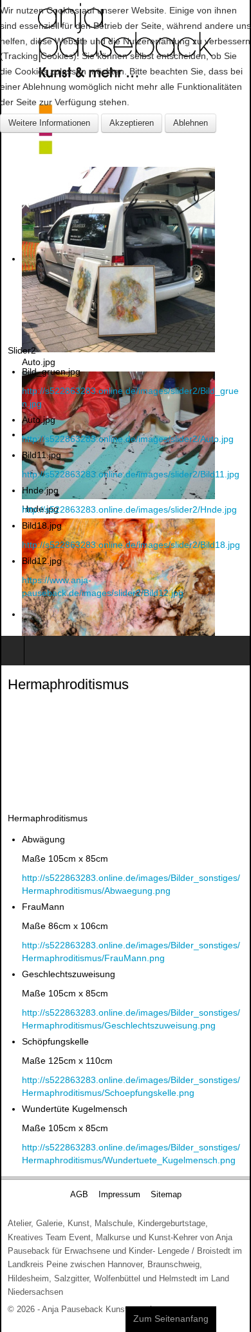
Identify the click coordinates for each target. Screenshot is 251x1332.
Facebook (128, 619)
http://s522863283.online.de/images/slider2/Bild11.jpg (130, 474)
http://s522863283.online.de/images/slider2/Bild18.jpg (131, 545)
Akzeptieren (131, 123)
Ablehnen (190, 123)
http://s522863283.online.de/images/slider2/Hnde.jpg (129, 509)
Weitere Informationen (49, 123)
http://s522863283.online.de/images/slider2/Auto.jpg (128, 439)
